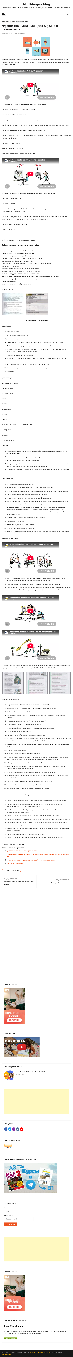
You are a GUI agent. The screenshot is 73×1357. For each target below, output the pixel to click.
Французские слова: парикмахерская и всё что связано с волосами (30, 860)
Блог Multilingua (13, 1326)
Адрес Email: (8, 1215)
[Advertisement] (36, 1101)
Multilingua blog (36, 4)
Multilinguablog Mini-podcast (60, 883)
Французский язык (22, 21)
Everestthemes (6, 1354)
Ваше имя (7, 1208)
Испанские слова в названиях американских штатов (19, 883)
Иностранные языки (8, 21)
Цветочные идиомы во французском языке (22, 851)
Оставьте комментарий (18, 33)
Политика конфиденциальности (40, 1352)
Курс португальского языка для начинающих (30, 1071)
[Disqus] (36, 914)
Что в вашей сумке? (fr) (14, 863)
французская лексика (12, 870)
